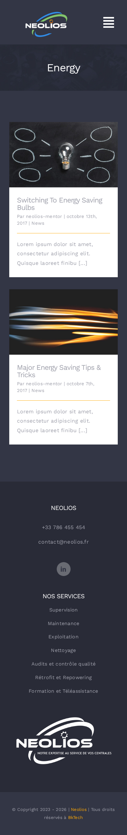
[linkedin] (64, 569)
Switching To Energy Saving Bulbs (64, 150)
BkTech (75, 817)
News (37, 223)
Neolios (79, 809)
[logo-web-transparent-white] (63, 715)
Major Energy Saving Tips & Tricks (64, 317)
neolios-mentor (44, 216)
